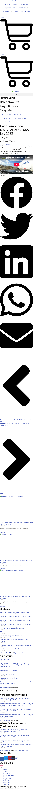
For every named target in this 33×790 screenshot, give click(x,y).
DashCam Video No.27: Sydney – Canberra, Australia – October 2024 (14, 730)
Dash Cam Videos (7, 122)
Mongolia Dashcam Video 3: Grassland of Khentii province (16, 561)
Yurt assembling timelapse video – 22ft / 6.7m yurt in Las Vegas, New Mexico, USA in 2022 (16, 704)
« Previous (3, 653)
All (2, 115)
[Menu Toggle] (1, 767)
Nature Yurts (7, 97)
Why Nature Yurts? (10, 8)
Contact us (16, 15)
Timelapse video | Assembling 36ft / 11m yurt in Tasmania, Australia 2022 (15, 710)
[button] (16, 94)
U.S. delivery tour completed (9, 649)
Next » (23, 653)
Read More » (2, 532)
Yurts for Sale (24, 4)
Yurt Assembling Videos (20, 118)
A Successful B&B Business (9, 678)
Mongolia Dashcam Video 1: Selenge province (15, 741)
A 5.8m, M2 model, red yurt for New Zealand (14, 613)
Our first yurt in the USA (8, 674)
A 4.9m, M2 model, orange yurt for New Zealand (15, 616)
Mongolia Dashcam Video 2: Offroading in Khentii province (16, 597)
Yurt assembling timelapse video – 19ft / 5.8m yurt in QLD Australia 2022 (16, 715)
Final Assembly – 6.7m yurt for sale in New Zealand (14, 640)
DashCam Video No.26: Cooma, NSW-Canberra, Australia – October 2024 (15, 736)
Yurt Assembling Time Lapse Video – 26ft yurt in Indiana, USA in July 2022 (15, 699)
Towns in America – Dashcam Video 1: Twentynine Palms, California (16, 523)
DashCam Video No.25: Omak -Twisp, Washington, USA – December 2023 (16, 745)
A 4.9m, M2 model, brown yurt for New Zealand (15, 620)
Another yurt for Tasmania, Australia (12, 628)
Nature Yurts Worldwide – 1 (9, 670)
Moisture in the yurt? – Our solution (11, 636)
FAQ (16, 11)
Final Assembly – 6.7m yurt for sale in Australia (15, 645)
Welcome (7, 4)
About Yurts (6, 11)
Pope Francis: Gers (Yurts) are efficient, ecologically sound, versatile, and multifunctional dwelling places (16, 664)
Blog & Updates (25, 11)
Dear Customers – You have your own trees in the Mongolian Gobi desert (16, 682)
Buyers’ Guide (22, 8)
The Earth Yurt (4, 659)
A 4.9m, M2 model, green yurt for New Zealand (15, 624)
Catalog (15, 4)
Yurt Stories (17, 115)
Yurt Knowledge (6, 118)
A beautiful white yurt (7, 632)
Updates (8, 115)
